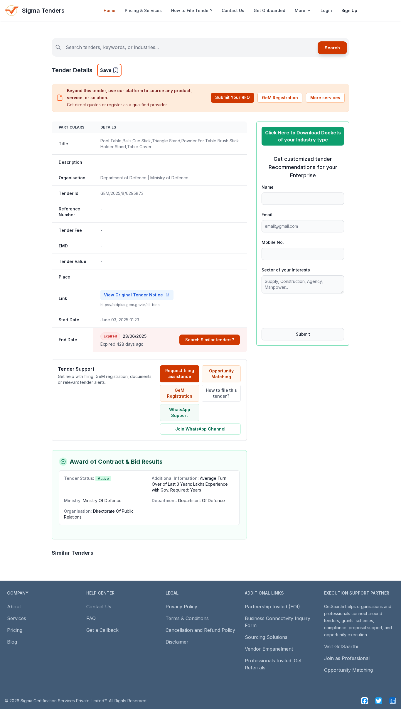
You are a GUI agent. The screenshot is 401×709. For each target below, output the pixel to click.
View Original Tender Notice (133, 294)
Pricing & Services (143, 10)
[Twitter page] (378, 700)
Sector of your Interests (286, 269)
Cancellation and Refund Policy (200, 630)
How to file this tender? (221, 393)
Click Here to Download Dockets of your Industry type (303, 136)
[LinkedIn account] (392, 700)
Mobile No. (273, 242)
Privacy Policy (181, 607)
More (300, 10)
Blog (12, 642)
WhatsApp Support (179, 412)
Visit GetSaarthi (341, 646)
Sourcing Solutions (266, 637)
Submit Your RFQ (232, 97)
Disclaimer (177, 642)
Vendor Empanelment (269, 649)
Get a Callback (102, 630)
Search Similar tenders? (209, 339)
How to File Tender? (191, 10)
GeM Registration (280, 97)
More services (325, 97)
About (14, 607)
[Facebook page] (364, 700)
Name (268, 187)
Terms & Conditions (187, 618)
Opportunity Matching (221, 373)
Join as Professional (347, 658)
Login (326, 10)
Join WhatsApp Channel (200, 428)
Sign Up (349, 10)
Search (332, 47)
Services (16, 618)
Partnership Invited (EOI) (272, 607)
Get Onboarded (269, 10)
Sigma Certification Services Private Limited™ (64, 700)
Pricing (14, 630)
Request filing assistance (179, 373)
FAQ (91, 618)
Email (267, 214)
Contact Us (233, 10)
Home (109, 10)
